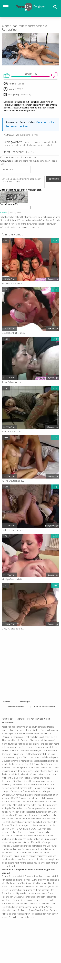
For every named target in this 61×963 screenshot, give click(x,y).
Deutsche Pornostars (15, 706)
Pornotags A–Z (26, 702)
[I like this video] (7, 75)
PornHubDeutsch (30, 6)
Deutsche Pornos (29, 134)
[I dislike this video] (54, 75)
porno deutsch (49, 142)
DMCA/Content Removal (44, 706)
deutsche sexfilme (13, 144)
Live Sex (30, 152)
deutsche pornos (31, 142)
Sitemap (6, 702)
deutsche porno (32, 144)
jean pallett (46, 144)
